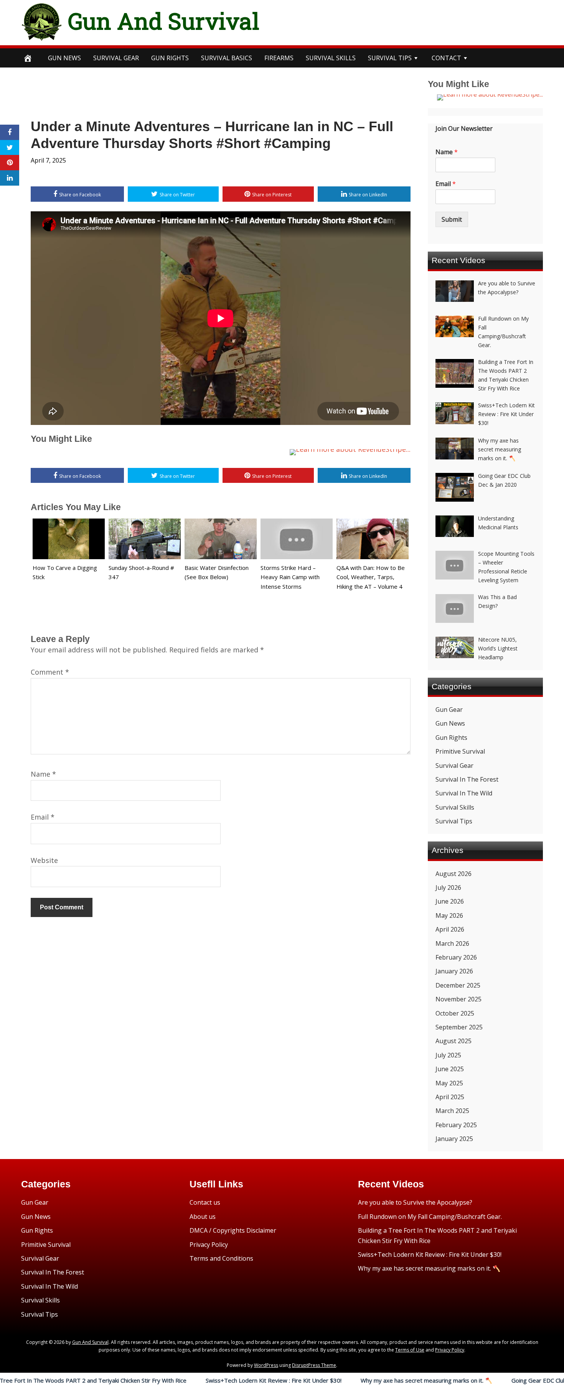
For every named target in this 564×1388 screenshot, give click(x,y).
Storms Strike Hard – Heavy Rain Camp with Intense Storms (290, 577)
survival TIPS (390, 58)
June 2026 (449, 901)
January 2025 (454, 1138)
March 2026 (452, 943)
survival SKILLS (331, 58)
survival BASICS (226, 58)
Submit (452, 219)
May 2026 (449, 915)
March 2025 (452, 1110)
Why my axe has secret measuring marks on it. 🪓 (383, 1380)
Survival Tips (453, 821)
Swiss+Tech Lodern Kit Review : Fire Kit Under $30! (230, 1380)
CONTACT (446, 58)
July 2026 (448, 887)
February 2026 (456, 957)
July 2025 (448, 1055)
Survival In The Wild (463, 793)
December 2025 (457, 985)
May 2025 (449, 1083)
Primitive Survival (460, 751)
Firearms (279, 58)
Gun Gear (449, 709)
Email (42, 817)
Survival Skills (454, 807)
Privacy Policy (209, 1244)
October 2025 (454, 1013)
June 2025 (449, 1069)
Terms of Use (409, 1350)
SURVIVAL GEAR (116, 58)
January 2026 (454, 971)
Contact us (205, 1202)
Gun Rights (170, 58)
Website (44, 860)
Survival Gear (454, 765)
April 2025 (449, 1097)
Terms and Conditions (221, 1258)
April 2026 (449, 929)
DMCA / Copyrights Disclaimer (233, 1230)
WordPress (266, 1365)
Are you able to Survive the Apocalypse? (415, 1202)
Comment (50, 672)
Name (43, 774)
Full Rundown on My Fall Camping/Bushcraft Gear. (430, 1216)
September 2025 (459, 1027)
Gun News (64, 58)
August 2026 (453, 873)
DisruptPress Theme (314, 1365)
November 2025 (458, 999)
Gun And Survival (163, 21)
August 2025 (453, 1041)
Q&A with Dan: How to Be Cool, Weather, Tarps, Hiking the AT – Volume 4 (370, 577)
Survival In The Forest (466, 779)
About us (203, 1216)
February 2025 (456, 1125)
